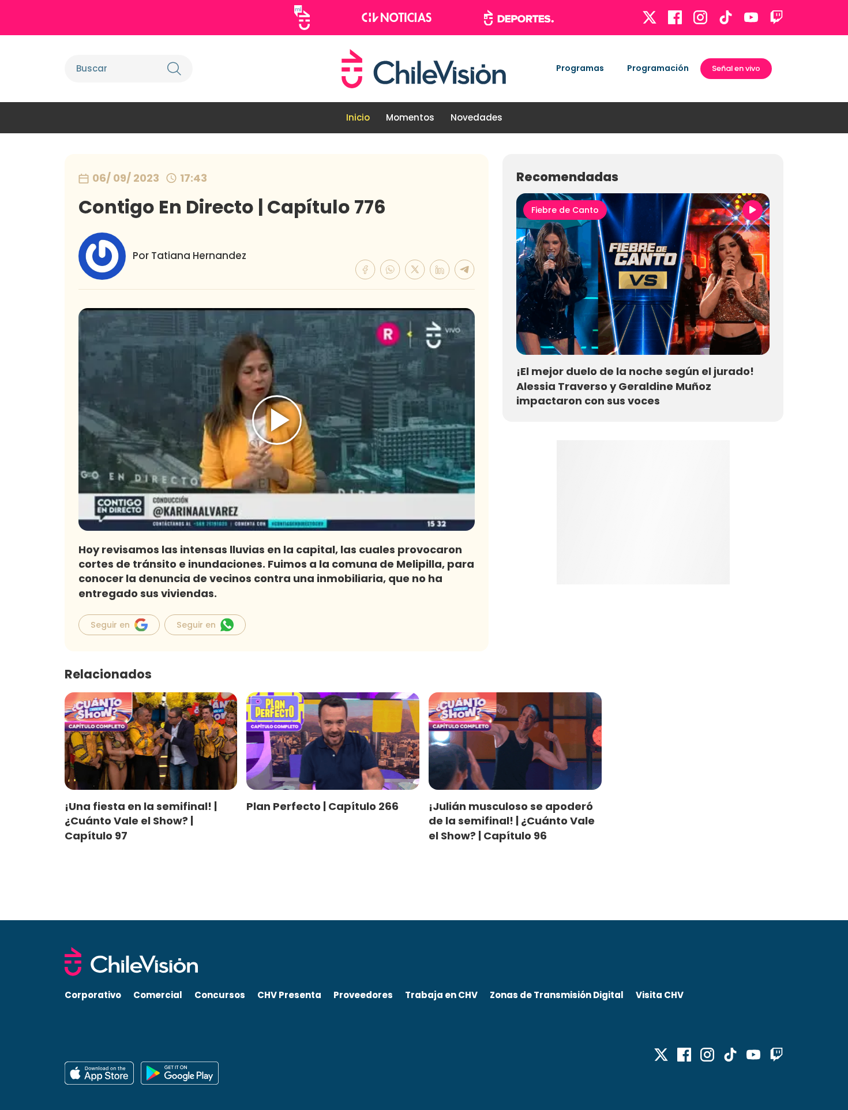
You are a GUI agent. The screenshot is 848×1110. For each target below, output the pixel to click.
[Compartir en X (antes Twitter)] (415, 270)
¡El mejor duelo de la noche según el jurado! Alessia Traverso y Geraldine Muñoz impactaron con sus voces (635, 385)
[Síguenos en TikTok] (726, 17)
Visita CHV (660, 995)
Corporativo (93, 995)
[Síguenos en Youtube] (751, 17)
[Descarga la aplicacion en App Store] (180, 1073)
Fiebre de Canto (565, 210)
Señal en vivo (736, 68)
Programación (658, 68)
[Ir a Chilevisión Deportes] (519, 18)
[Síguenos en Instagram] (700, 17)
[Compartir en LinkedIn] (440, 270)
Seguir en (110, 625)
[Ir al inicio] (424, 68)
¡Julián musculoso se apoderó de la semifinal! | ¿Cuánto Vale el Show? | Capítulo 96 (512, 820)
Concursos (219, 995)
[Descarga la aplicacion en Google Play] (99, 1073)
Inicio (358, 117)
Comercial (157, 995)
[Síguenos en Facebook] (675, 17)
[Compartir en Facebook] (365, 270)
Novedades (476, 117)
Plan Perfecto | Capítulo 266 (322, 806)
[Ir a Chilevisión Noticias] (396, 17)
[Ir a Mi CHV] (302, 17)
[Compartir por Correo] (465, 270)
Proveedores (363, 995)
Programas (580, 68)
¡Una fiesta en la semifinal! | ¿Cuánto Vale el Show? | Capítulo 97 (141, 820)
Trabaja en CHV (441, 995)
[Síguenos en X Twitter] (649, 17)
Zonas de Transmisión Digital (557, 995)
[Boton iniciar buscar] (174, 69)
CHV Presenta (289, 995)
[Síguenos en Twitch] (776, 17)
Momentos (410, 117)
